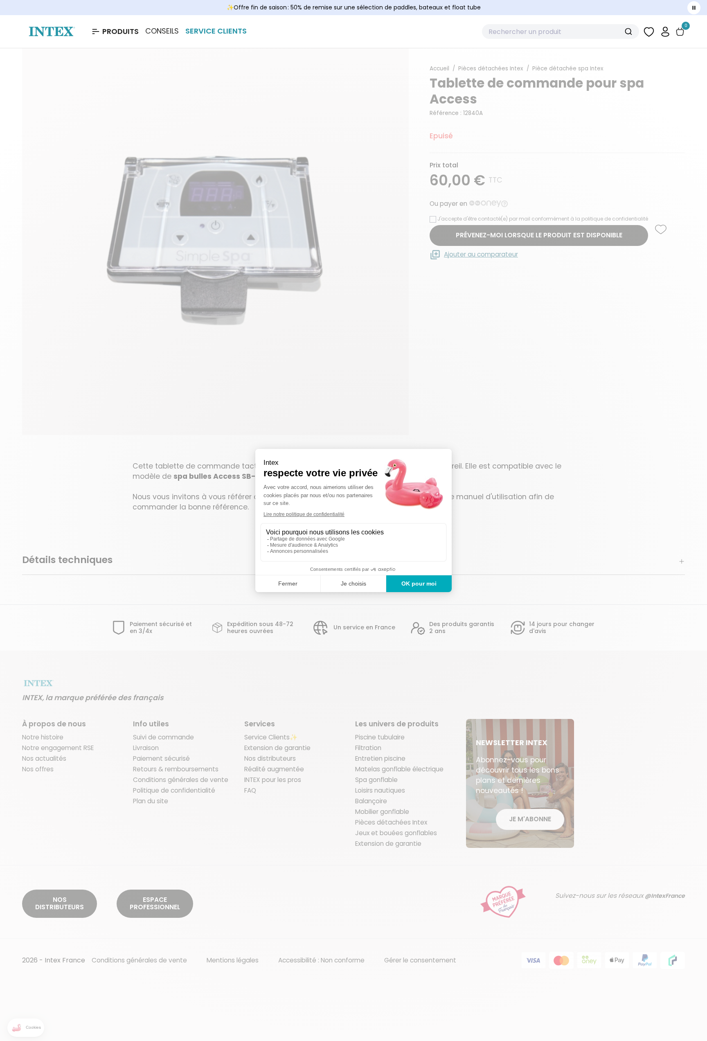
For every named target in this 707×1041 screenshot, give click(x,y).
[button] (665, 31)
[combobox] (560, 32)
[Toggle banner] (693, 7)
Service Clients (216, 31)
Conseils (162, 31)
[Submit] (629, 32)
